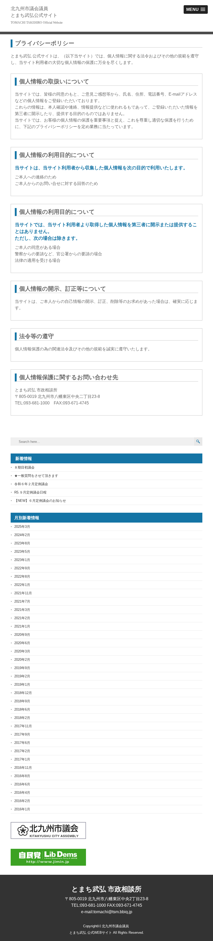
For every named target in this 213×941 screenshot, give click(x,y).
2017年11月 (23, 726)
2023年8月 (22, 543)
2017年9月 (22, 734)
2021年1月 (22, 626)
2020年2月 (22, 660)
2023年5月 (22, 551)
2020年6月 (22, 643)
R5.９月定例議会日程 (30, 492)
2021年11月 (23, 593)
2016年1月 (22, 809)
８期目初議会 (24, 467)
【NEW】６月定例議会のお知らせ (40, 501)
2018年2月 (22, 718)
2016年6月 (22, 784)
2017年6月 (22, 743)
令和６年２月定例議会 (31, 484)
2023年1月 (22, 560)
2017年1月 (22, 759)
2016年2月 (22, 801)
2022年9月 (22, 568)
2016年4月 (22, 793)
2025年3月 (22, 527)
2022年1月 (22, 585)
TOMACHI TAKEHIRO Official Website (37, 22)
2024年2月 (22, 535)
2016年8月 (22, 776)
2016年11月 (23, 768)
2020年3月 (22, 651)
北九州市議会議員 (34, 12)
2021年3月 (22, 610)
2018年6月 (22, 709)
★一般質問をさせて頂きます (36, 476)
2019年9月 (22, 668)
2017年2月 (22, 751)
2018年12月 (23, 693)
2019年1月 (22, 684)
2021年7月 (22, 601)
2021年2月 (22, 618)
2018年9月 (22, 701)
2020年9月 (22, 635)
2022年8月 (22, 576)
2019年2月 (22, 676)
